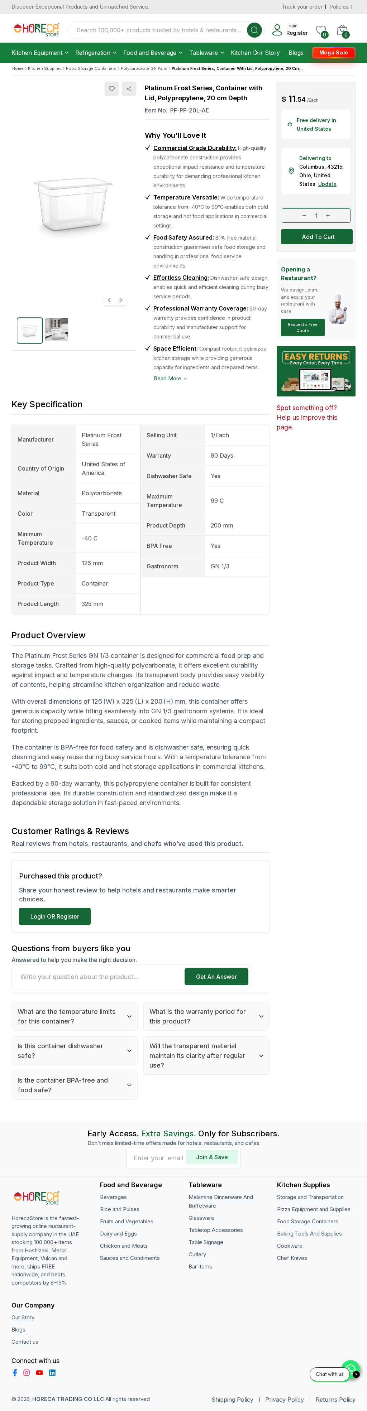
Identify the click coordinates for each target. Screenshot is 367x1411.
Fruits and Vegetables (126, 1221)
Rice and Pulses (119, 1209)
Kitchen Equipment (36, 52)
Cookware (289, 1245)
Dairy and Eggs (118, 1233)
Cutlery (197, 1254)
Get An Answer (216, 976)
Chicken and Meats (124, 1245)
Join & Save (212, 1157)
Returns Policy (336, 1399)
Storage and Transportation (310, 1197)
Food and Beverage (149, 52)
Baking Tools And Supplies (309, 1233)
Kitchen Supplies (45, 68)
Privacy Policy (284, 1399)
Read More (167, 378)
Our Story (266, 52)
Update (327, 184)
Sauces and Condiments (130, 1258)
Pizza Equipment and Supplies (314, 1209)
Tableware (203, 52)
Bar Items (200, 1266)
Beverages (113, 1197)
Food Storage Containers (91, 68)
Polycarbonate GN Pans (144, 68)
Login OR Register (54, 916)
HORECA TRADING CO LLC (68, 1399)
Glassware (201, 1217)
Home (18, 68)
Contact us (24, 1341)
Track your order (302, 6)
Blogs (296, 52)
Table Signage (206, 1242)
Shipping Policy (232, 1399)
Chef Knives (292, 1258)
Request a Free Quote (303, 327)
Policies (339, 6)
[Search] (254, 30)
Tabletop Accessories (216, 1230)
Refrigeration (92, 52)
